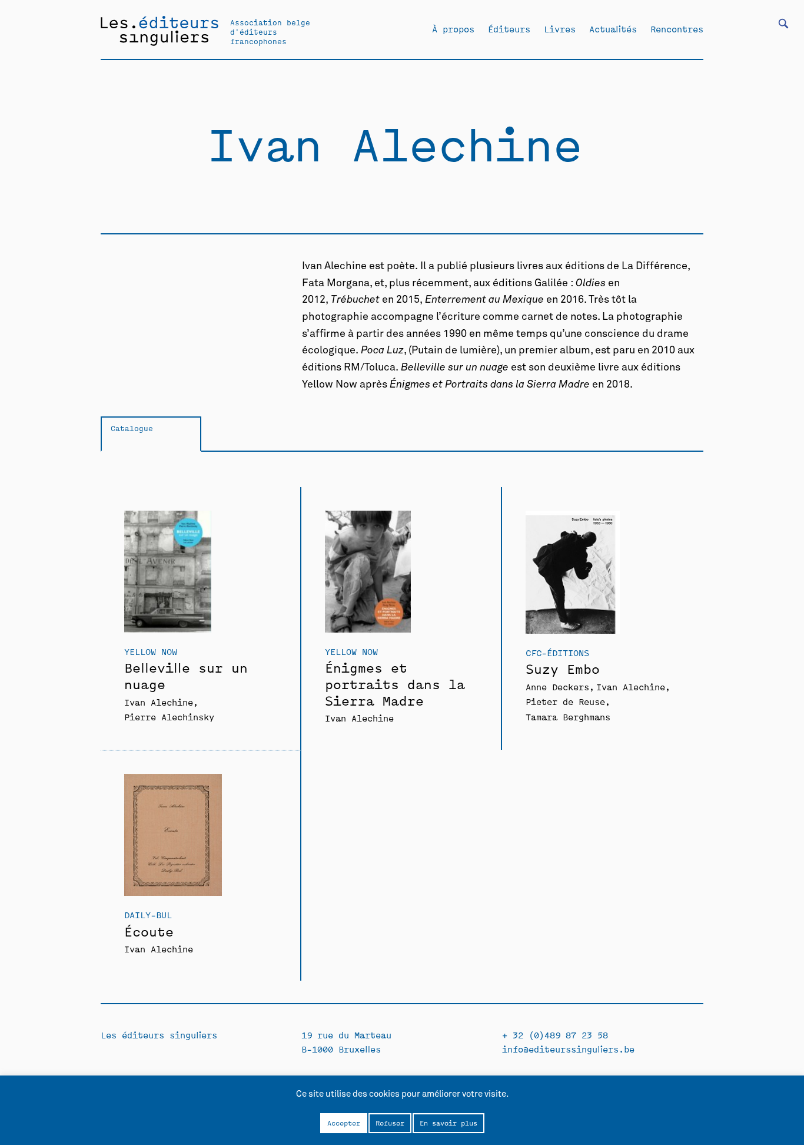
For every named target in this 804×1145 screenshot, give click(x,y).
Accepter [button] (343, 1122)
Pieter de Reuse (565, 701)
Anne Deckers (557, 686)
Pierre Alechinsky (169, 716)
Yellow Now (150, 651)
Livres (560, 29)
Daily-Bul (148, 914)
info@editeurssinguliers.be (568, 1048)
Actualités (613, 29)
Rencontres (676, 29)
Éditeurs (509, 29)
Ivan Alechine (158, 701)
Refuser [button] (390, 1122)
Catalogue (132, 427)
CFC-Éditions (557, 652)
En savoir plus (448, 1122)
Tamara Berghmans (568, 716)
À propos (453, 29)
